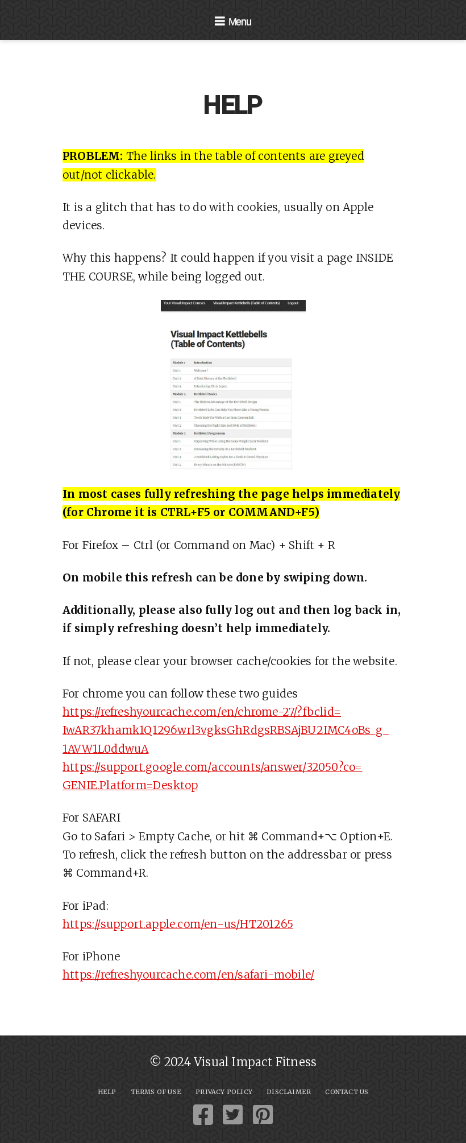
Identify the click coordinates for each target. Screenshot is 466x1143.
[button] (233, 21)
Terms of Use (156, 1092)
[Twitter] (233, 1114)
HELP (107, 1092)
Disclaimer (289, 1092)
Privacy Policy (223, 1092)
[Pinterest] (263, 1114)
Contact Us (346, 1092)
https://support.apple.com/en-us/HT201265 (178, 924)
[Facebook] (203, 1114)
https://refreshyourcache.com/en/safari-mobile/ (188, 974)
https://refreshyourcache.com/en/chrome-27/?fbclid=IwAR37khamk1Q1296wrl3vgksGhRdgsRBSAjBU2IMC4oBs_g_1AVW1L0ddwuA (226, 730)
